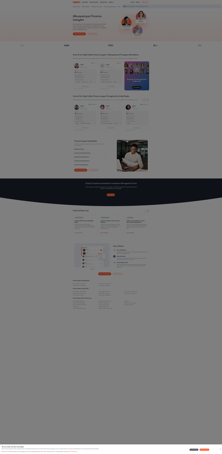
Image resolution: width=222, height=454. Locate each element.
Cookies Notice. (73, 451)
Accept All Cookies (204, 449)
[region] (111, 449)
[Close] (220, 449)
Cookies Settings (193, 449)
